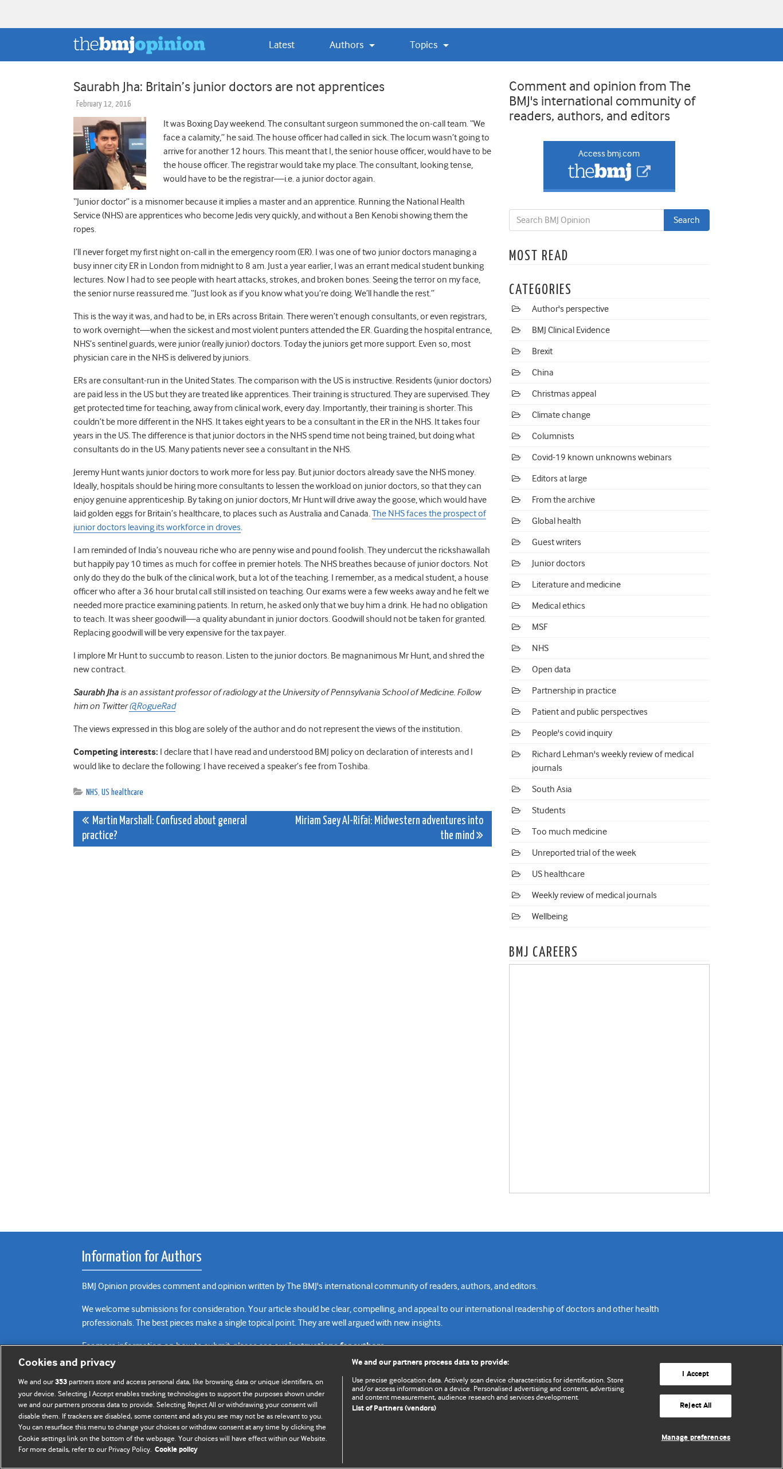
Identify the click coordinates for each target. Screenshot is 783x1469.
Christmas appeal (564, 394)
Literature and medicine (576, 584)
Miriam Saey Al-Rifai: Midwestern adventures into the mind (389, 828)
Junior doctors (558, 563)
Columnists (553, 436)
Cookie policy (176, 1450)
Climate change (561, 415)
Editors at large (559, 478)
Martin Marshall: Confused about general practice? (164, 828)
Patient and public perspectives (590, 712)
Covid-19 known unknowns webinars (602, 457)
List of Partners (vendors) (394, 1408)
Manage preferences (695, 1437)
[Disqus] (282, 998)
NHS (92, 792)
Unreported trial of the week (584, 853)
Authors (348, 44)
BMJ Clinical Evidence (571, 330)
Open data (551, 669)
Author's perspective (570, 309)
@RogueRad (152, 706)
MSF (539, 627)
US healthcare (122, 792)
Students (549, 810)
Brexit (542, 351)
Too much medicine (569, 831)
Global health (556, 521)
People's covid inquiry (572, 733)
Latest (282, 44)
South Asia (552, 789)
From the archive (563, 500)
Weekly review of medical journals (594, 895)
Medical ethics (558, 606)
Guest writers (556, 542)
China (543, 372)
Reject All (695, 1405)
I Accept (695, 1374)
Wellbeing (549, 916)
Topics (425, 44)
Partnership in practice (574, 690)
